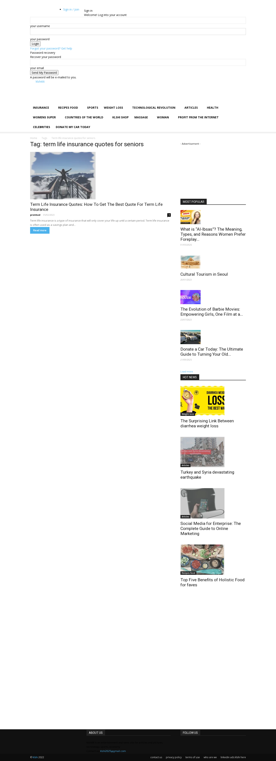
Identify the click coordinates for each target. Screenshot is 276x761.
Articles (191, 107)
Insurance (41, 107)
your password (40, 39)
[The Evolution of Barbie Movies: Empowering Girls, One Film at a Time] (213, 297)
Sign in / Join (71, 9)
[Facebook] (36, 11)
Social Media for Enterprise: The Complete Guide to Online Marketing (210, 528)
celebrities (41, 127)
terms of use (192, 757)
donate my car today (73, 127)
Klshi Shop (120, 117)
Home (33, 138)
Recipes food (68, 107)
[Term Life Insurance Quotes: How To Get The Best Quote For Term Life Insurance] (100, 175)
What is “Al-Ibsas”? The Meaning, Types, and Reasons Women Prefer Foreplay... (213, 234)
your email (37, 68)
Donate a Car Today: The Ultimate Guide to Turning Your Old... (211, 352)
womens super (44, 117)
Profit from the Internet (198, 117)
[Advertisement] (127, 88)
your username (40, 26)
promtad (35, 214)
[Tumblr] (39, 11)
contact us (156, 757)
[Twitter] (42, 11)
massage (141, 117)
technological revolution (153, 107)
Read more (39, 230)
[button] (36, 6)
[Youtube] (48, 11)
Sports (92, 107)
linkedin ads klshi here (233, 757)
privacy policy (174, 757)
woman (163, 117)
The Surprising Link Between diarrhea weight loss (207, 423)
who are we (210, 757)
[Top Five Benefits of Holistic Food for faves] (213, 559)
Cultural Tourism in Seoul (204, 274)
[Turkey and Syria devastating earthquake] (213, 452)
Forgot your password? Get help (51, 48)
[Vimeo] (45, 11)
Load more (186, 372)
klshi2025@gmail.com (113, 751)
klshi (35, 757)
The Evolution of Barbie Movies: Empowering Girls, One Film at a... (211, 312)
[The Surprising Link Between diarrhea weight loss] (213, 401)
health (212, 107)
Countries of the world (84, 117)
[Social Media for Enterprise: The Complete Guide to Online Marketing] (213, 503)
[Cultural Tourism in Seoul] (213, 262)
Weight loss (113, 107)
